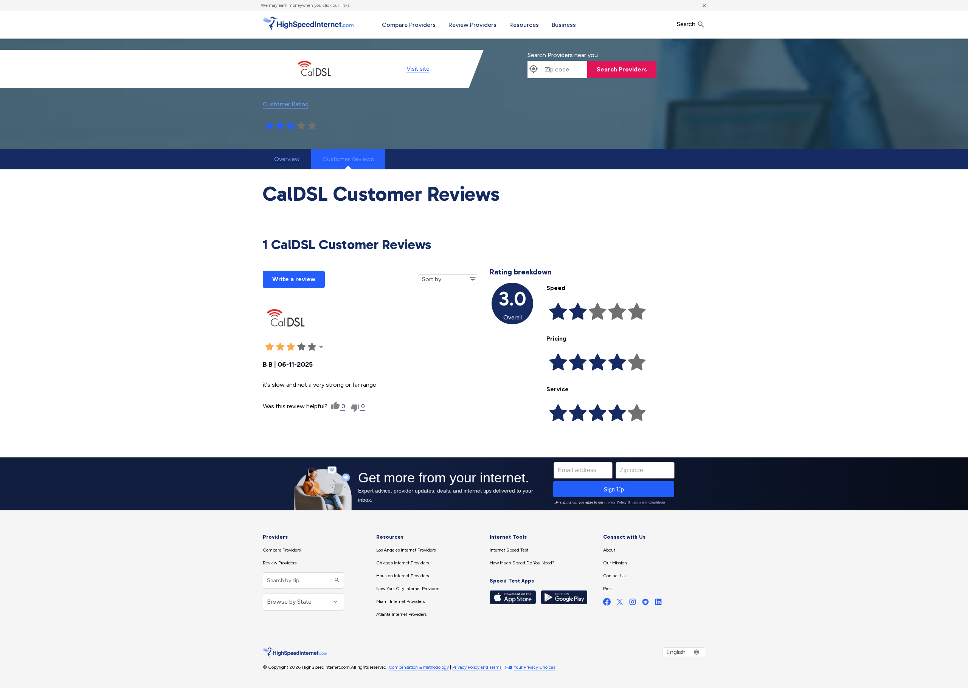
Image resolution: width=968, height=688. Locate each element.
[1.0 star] (269, 125)
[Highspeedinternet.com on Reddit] (645, 603)
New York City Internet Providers (408, 588)
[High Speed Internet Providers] (308, 24)
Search (687, 24)
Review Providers (472, 24)
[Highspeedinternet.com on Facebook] (607, 603)
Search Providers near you (562, 55)
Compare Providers (409, 24)
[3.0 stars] (290, 125)
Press (608, 588)
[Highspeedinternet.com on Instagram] (632, 603)
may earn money (285, 5)
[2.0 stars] (280, 125)
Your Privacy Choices (534, 667)
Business (564, 24)
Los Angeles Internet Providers (406, 550)
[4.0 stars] (301, 125)
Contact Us (614, 575)
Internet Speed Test (509, 550)
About (609, 550)
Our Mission (615, 563)
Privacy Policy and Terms (476, 667)
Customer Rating (286, 104)
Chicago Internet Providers (402, 563)
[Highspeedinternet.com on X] (620, 603)
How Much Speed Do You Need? (522, 563)
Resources (524, 24)
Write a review (293, 279)
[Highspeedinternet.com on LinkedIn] (658, 603)
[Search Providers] (336, 580)
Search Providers (622, 69)
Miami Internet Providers (400, 601)
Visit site (418, 68)
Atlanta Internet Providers (401, 614)
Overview (287, 159)
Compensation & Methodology (419, 667)
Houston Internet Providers (402, 575)
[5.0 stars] (312, 125)
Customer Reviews (348, 159)
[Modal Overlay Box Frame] (484, 483)
